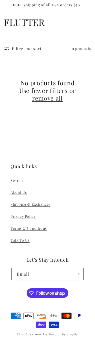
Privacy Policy (23, 216)
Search (17, 180)
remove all (47, 98)
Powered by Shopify (63, 334)
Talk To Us (20, 240)
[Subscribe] (77, 274)
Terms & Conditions (29, 228)
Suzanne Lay (39, 334)
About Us (19, 192)
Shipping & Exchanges (30, 204)
